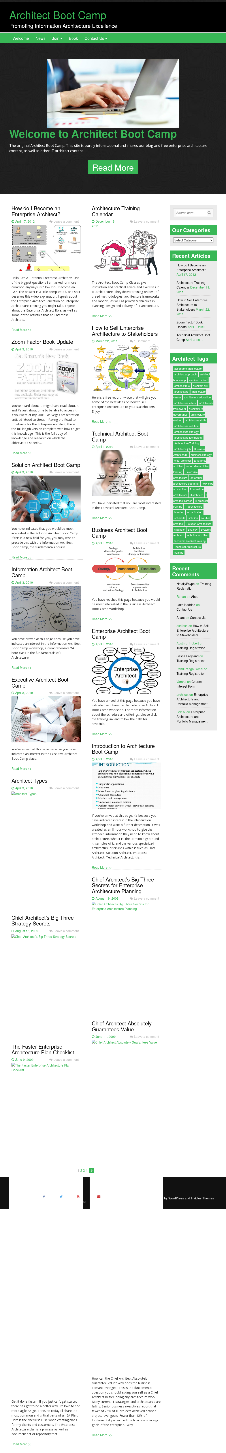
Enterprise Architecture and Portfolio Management (192, 699)
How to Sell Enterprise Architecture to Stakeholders (125, 330)
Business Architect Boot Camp (119, 532)
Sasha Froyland (188, 656)
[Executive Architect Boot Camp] (46, 721)
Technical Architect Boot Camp (120, 436)
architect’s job (182, 449)
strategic (179, 529)
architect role (182, 386)
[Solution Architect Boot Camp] (46, 500)
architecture (181, 391)
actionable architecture (188, 368)
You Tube (78, 1201)
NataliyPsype (186, 583)
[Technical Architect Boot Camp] (126, 475)
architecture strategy (186, 432)
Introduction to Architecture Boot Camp (123, 748)
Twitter (61, 1201)
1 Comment (142, 341)
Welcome (21, 38)
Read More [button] (113, 167)
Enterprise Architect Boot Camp (121, 633)
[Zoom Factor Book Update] (46, 377)
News (40, 38)
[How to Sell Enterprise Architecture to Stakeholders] (126, 369)
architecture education (197, 397)
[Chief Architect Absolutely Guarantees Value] (126, 1207)
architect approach (185, 374)
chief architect (182, 460)
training (178, 552)
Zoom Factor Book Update (42, 341)
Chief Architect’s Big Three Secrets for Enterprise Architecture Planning (123, 885)
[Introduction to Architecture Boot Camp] (126, 787)
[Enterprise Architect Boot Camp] (126, 672)
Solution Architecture (198, 524)
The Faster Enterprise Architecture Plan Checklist (42, 1049)
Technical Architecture (187, 547)
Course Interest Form (189, 683)
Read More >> (21, 329)
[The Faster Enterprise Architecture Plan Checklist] (46, 1230)
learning (179, 512)
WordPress (176, 1198)
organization (194, 512)
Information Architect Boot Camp (41, 572)
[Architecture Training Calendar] (126, 254)
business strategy (201, 455)
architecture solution (186, 426)
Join (55, 38)
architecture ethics (185, 403)
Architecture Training (186, 443)
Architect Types (29, 780)
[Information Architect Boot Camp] (46, 610)
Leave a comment (66, 221)
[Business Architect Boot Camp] (126, 571)
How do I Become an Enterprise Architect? (35, 211)
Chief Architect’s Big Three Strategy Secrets (42, 920)
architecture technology (188, 437)
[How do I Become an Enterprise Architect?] (46, 249)
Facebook (44, 1201)
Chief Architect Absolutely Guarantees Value (122, 1026)
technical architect (197, 535)
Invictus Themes (202, 1198)
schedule (179, 518)
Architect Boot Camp (57, 14)
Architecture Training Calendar (116, 211)
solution (193, 518)
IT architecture (193, 506)
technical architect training (190, 541)
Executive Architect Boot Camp (39, 682)
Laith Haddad (186, 604)
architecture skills (195, 420)
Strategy (193, 529)
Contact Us (94, 38)
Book (73, 38)
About (195, 596)
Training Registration (191, 648)
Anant (181, 617)
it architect (196, 495)
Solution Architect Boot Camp (45, 464)
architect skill (200, 386)
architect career (198, 380)
